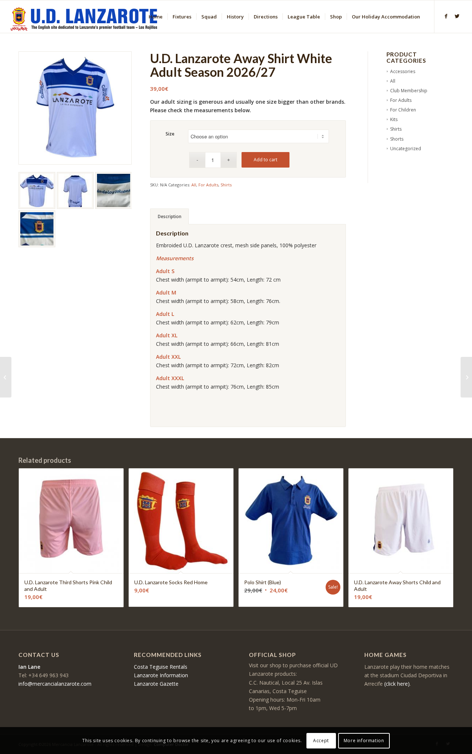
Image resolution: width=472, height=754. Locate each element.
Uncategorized (405, 148)
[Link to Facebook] (445, 16)
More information (364, 740)
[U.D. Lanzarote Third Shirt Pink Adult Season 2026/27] (5, 377)
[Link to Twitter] (456, 16)
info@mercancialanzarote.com (54, 683)
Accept (321, 740)
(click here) (397, 683)
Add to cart (265, 159)
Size (170, 134)
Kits (394, 119)
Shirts (226, 184)
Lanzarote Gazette (156, 683)
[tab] (169, 216)
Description (169, 216)
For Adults (208, 184)
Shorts (396, 139)
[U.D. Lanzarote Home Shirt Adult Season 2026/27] (466, 377)
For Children (403, 110)
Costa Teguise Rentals (160, 666)
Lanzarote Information (161, 675)
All (193, 184)
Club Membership (408, 90)
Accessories (402, 71)
